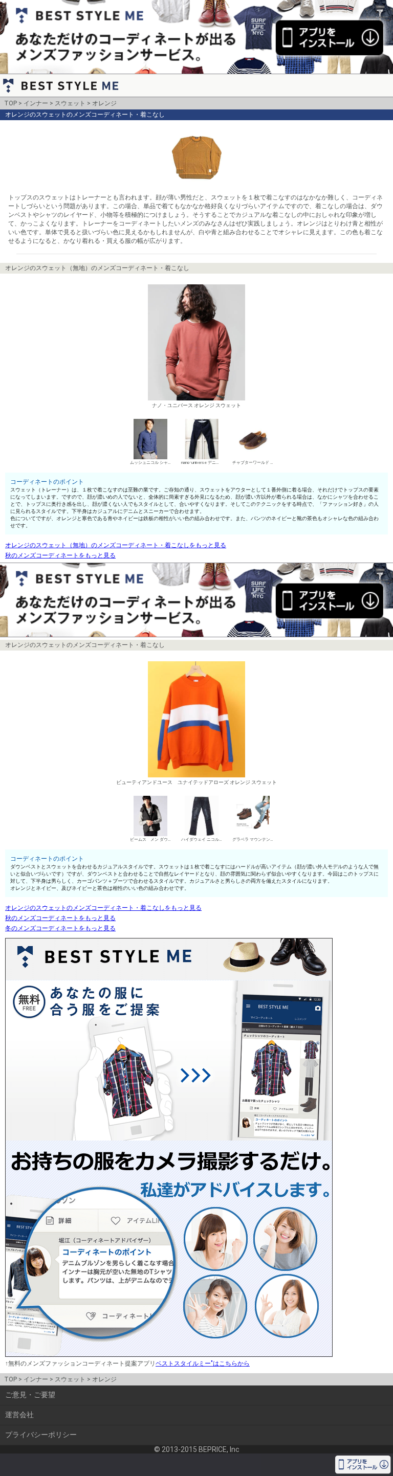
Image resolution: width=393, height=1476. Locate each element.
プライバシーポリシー (41, 1434)
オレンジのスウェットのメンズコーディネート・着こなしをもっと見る (103, 907)
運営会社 (19, 1415)
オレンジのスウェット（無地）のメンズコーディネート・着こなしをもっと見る (115, 545)
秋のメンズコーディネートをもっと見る (60, 555)
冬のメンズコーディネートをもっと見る (60, 928)
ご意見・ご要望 (30, 1395)
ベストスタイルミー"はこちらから (203, 1363)
